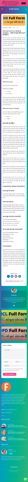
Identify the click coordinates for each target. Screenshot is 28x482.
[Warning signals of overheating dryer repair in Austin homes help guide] (4, 432)
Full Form (14, 9)
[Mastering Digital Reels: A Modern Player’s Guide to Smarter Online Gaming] (4, 426)
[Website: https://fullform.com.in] (14, 305)
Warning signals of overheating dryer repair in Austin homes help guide (16, 433)
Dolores (13, 295)
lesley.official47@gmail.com (10, 409)
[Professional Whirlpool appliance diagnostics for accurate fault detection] (4, 439)
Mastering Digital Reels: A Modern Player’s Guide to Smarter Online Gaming (17, 426)
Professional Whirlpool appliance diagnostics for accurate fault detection (17, 439)
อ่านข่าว (2, 415)
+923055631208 (8, 412)
